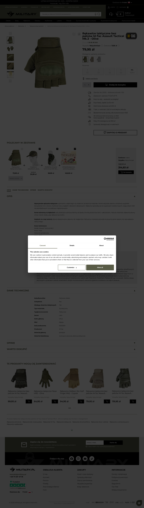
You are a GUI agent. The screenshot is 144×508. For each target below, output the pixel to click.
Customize (70, 267)
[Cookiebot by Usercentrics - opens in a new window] (105, 239)
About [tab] (101, 245)
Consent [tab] (43, 245)
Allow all (100, 267)
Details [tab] (72, 245)
